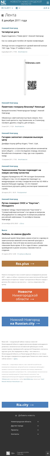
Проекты (14, 430)
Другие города (17, 426)
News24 (4, 381)
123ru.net (20, 454)
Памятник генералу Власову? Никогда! (23, 106)
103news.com (5, 379)
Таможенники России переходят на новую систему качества (21, 171)
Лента (10, 15)
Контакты (15, 434)
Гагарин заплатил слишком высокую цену (22, 138)
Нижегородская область (21, 421)
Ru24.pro (9, 381)
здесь (15, 359)
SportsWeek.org (28, 379)
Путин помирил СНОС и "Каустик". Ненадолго (21, 204)
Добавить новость (26, 415)
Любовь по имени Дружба (16, 234)
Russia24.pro (16, 381)
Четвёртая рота (10, 32)
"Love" (42, 379)
